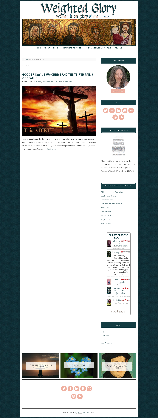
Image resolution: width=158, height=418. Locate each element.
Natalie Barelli (121, 284)
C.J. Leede (121, 302)
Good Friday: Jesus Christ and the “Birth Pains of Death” (57, 76)
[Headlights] (109, 305)
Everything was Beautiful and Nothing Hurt (120, 290)
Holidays (38, 82)
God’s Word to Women (71, 48)
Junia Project (106, 211)
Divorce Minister (107, 200)
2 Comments (67, 82)
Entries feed (105, 335)
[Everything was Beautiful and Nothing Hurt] (109, 293)
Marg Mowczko (106, 215)
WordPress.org (106, 343)
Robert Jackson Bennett (121, 245)
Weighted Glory (82, 412)
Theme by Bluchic (79, 414)
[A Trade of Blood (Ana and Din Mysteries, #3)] (109, 246)
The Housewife (120, 281)
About (47, 48)
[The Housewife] (109, 284)
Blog (55, 48)
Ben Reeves (119, 295)
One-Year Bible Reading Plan (99, 48)
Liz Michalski (121, 253)
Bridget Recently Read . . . (118, 236)
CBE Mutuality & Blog (108, 196)
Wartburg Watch (107, 223)
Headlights (117, 300)
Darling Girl (116, 252)
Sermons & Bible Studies (51, 82)
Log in (103, 331)
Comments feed (107, 339)
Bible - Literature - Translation (112, 192)
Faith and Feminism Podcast (111, 204)
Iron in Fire (105, 207)
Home (38, 48)
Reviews (118, 48)
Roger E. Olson (106, 219)
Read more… (52, 149)
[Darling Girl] (109, 257)
